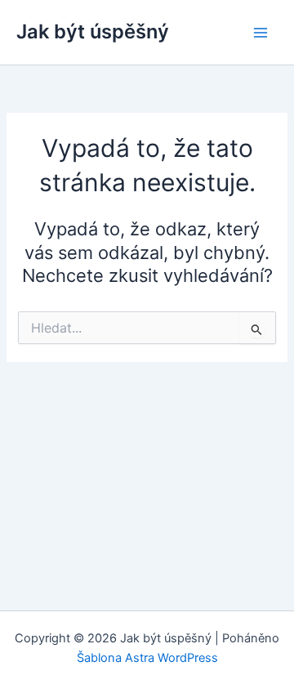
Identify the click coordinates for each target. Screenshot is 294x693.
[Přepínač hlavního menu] (260, 33)
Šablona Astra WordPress (147, 658)
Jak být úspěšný (92, 31)
